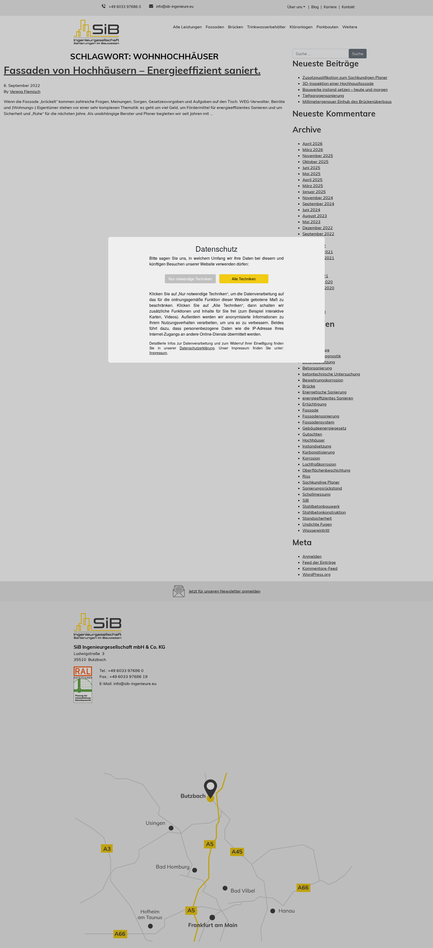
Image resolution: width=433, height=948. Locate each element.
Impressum (158, 352)
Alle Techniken (244, 278)
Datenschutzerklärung (197, 347)
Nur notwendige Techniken (190, 278)
